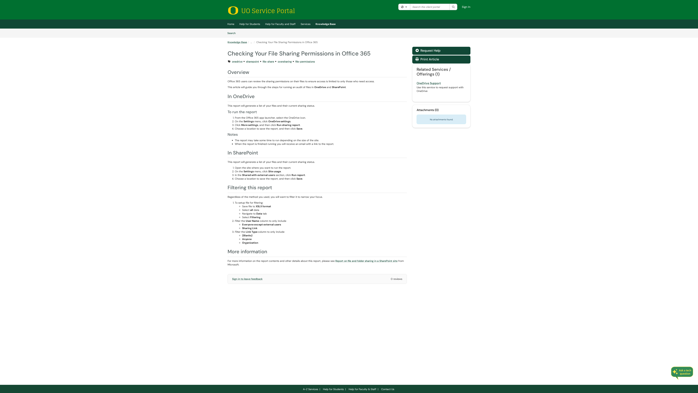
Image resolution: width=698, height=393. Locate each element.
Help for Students (249, 24)
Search (232, 33)
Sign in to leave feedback (247, 279)
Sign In (466, 7)
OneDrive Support (429, 83)
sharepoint (252, 61)
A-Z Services (310, 389)
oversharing (285, 61)
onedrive (237, 61)
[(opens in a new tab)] (261, 10)
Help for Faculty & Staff (362, 389)
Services (305, 24)
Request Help (430, 50)
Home (230, 24)
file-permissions (305, 61)
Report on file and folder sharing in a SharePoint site (366, 261)
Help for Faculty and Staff (280, 24)
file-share (268, 61)
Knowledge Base (326, 24)
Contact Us (387, 389)
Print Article (429, 59)
